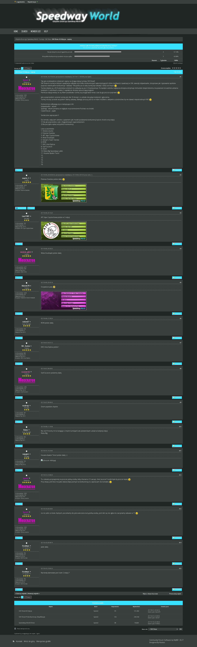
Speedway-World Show (27, 623)
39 (115, 611)
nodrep (25, 405)
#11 (180, 451)
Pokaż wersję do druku (23, 628)
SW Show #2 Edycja (25, 611)
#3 (180, 213)
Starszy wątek (21, 593)
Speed (89, 77)
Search (24, 31)
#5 (180, 282)
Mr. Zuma (26, 346)
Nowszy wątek (33, 593)
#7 (180, 342)
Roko (25, 430)
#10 (180, 426)
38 (115, 623)
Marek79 (25, 286)
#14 (180, 542)
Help (46, 31)
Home (16, 31)
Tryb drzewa (178, 72)
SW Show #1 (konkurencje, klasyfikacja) (32, 617)
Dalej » (29, 68)
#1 (180, 77)
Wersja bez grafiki (43, 641)
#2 (180, 175)
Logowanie (21, 2)
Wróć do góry (29, 641)
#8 (180, 368)
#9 (180, 402)
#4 (180, 248)
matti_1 (25, 178)
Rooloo (162, 642)
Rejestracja (32, 2)
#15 (180, 568)
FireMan (25, 546)
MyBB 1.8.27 (179, 640)
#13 (180, 509)
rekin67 (25, 321)
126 (115, 617)
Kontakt (19, 641)
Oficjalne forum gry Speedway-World (26, 39)
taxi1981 (25, 216)
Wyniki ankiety (178, 63)
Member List (36, 31)
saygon (25, 454)
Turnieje (41, 39)
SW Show (48, 39)
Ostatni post (151, 612)
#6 (180, 318)
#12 (180, 475)
